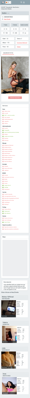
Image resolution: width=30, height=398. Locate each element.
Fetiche (6, 123)
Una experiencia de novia (10, 196)
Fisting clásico (7, 209)
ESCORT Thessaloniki (6, 7)
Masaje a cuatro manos (9, 155)
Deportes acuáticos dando (10, 227)
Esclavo (6, 181)
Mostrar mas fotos (15, 97)
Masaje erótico (7, 147)
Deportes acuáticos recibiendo (11, 229)
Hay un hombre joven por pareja (11, 132)
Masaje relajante (8, 159)
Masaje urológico (8, 149)
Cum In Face (7, 222)
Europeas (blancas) (22, 42)
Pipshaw (6, 138)
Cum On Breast (7, 220)
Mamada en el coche (9, 200)
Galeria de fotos (8, 53)
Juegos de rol (7, 185)
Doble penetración (8, 119)
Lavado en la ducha (8, 136)
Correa (5, 183)
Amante (6, 175)
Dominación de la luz (9, 177)
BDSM (5, 179)
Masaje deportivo (8, 157)
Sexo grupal (7, 117)
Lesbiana (6, 170)
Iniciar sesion (24, 1)
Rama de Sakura (8, 161)
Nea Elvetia (16, 7)
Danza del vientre (8, 168)
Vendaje (6, 187)
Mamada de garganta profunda (11, 198)
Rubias (19, 47)
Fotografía (6, 130)
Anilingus (6, 204)
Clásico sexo (7, 111)
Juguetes (6, 121)
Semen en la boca (8, 218)
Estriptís (6, 166)
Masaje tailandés (8, 151)
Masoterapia (7, 153)
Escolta (6, 128)
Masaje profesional (8, 145)
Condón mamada (8, 194)
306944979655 (8, 17)
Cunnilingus (7, 202)
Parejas (6, 134)
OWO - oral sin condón (9, 115)
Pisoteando (7, 189)
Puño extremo (7, 213)
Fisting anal (7, 211)
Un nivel (6, 113)
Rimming (6, 140)
